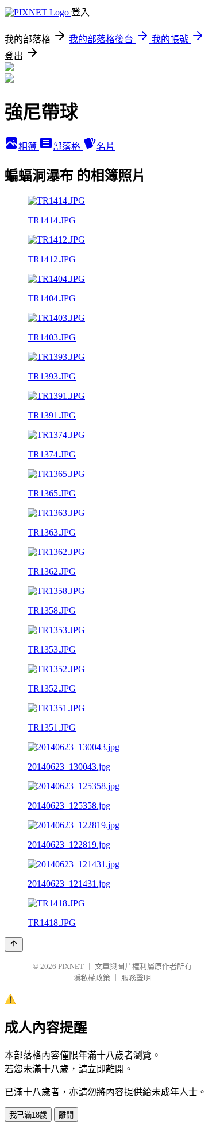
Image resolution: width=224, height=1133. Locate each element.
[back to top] (14, 944)
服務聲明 (136, 977)
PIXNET (71, 966)
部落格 (68, 147)
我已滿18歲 (28, 1115)
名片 (105, 147)
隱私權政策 (91, 977)
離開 (66, 1115)
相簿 (28, 147)
